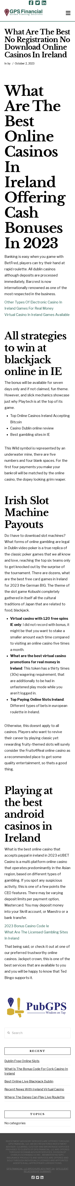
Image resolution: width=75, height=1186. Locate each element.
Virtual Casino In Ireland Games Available (37, 315)
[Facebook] (31, 2)
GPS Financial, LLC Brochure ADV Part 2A (31, 1168)
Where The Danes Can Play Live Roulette (34, 1097)
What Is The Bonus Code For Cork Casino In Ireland (36, 1071)
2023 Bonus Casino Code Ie (26, 926)
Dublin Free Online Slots (21, 1061)
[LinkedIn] (44, 2)
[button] (68, 13)
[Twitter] (37, 2)
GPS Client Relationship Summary (46, 1170)
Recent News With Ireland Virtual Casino (34, 1089)
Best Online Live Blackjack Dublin (28, 1081)
